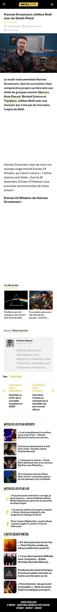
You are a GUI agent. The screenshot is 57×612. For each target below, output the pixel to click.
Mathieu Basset (13, 26)
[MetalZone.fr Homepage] (28, 4)
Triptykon (10, 101)
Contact (29, 608)
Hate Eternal (12, 96)
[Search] (14, 4)
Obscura (43, 92)
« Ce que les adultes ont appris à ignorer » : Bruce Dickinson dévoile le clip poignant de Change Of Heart (31, 512)
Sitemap (20, 608)
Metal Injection (20, 330)
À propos (11, 605)
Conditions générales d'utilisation (33, 605)
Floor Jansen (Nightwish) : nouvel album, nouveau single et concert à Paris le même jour (31, 524)
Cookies (38, 608)
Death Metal (16, 376)
